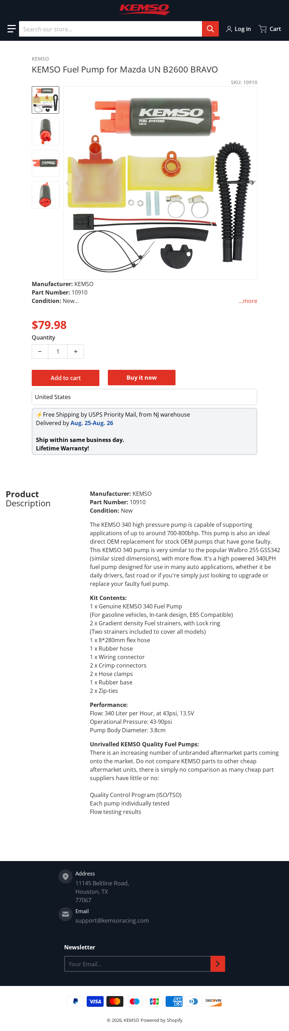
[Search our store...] (210, 29)
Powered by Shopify (162, 1020)
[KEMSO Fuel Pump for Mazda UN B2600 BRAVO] (45, 100)
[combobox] (119, 29)
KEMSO (131, 1020)
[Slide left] (68, 183)
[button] (11, 29)
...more (248, 301)
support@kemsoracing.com (112, 920)
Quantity (43, 337)
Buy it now (142, 377)
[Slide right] (253, 183)
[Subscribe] (217, 964)
